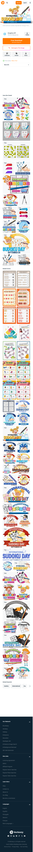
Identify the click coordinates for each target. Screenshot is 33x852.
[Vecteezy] (2, 2)
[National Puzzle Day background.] (10, 437)
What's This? (14, 60)
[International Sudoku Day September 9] (16, 102)
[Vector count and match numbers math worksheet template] (9, 329)
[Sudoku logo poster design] (10, 192)
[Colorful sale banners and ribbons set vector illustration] (9, 251)
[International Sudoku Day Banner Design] (8, 114)
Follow (27, 35)
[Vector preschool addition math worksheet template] (9, 347)
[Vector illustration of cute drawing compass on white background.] (8, 237)
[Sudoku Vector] (16, 162)
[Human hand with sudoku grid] (9, 298)
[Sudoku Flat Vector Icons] (16, 142)
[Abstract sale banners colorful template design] (9, 178)
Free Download (16, 41)
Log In (25, 2)
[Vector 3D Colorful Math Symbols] (10, 126)
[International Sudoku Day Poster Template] (22, 237)
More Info (6, 64)
